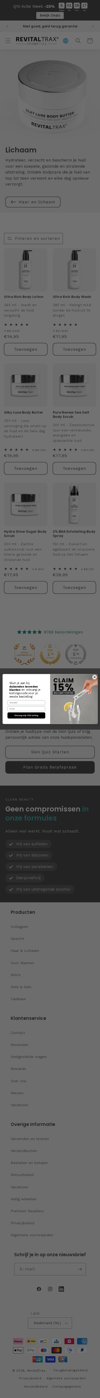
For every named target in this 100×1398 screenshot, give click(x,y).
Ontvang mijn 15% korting (26, 715)
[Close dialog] (94, 677)
